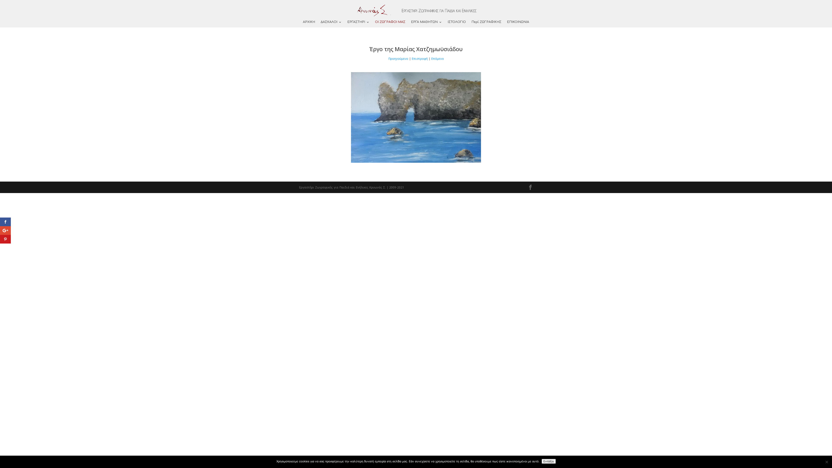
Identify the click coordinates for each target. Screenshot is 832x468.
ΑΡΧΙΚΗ (309, 22)
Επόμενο (437, 59)
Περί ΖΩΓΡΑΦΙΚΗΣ (486, 22)
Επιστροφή (420, 59)
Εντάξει (548, 461)
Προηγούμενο (398, 59)
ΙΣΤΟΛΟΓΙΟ (457, 22)
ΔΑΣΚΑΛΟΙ (329, 22)
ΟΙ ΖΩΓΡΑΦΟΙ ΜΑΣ (390, 22)
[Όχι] (826, 462)
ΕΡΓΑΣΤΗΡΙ (356, 22)
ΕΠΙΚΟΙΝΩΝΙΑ (518, 22)
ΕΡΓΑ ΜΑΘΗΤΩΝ (424, 22)
